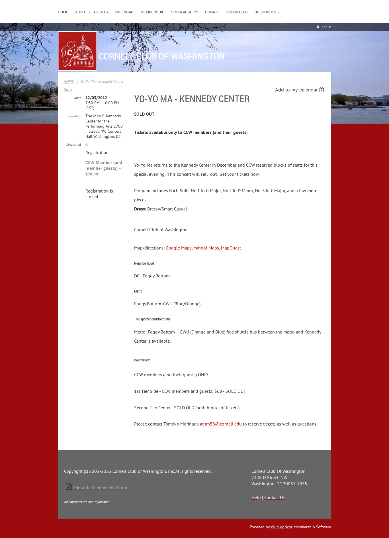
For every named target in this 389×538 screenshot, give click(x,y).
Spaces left (73, 144)
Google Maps (179, 248)
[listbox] (300, 89)
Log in (326, 26)
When (77, 98)
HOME (69, 81)
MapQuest (231, 248)
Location (75, 116)
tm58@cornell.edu (223, 424)
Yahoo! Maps (206, 248)
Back (68, 89)
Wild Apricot (281, 526)
